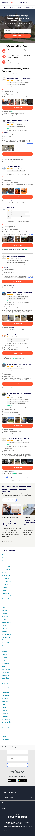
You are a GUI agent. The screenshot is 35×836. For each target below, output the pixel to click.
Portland (5, 684)
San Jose (5, 584)
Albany (4, 652)
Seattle (4, 734)
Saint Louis (5, 646)
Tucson (4, 561)
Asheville (5, 657)
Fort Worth (5, 713)
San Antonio (6, 719)
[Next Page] (32, 477)
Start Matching (18, 36)
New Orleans (6, 622)
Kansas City (6, 643)
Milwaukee (5, 740)
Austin (4, 704)
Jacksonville (6, 599)
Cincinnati (5, 672)
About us (5, 808)
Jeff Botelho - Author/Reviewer (10, 517)
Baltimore (5, 625)
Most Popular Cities (8, 747)
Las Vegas (5, 649)
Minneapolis (6, 637)
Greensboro (6, 663)
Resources (5, 803)
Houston (5, 716)
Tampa (4, 608)
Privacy (8, 823)
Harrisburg (5, 687)
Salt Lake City (6, 722)
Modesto (5, 572)
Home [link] (3, 7)
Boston (4, 628)
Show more (30, 143)
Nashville (5, 701)
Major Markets (8, 550)
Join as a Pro (23, 2)
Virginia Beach (6, 731)
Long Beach (6, 567)
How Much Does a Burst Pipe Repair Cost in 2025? (11, 524)
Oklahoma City (7, 681)
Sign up (17, 765)
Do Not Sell (19, 823)
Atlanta (4, 611)
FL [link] (8, 7)
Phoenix (4, 558)
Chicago (5, 613)
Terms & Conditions (27, 826)
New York (5, 655)
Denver (4, 587)
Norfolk (4, 725)
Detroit (4, 631)
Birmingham (6, 555)
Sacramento (6, 575)
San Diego (5, 578)
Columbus (5, 678)
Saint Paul (5, 640)
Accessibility (26, 823)
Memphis (5, 698)
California (13, 823)
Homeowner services (9, 792)
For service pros (7, 798)
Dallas (4, 707)
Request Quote (17, 108)
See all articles (9, 500)
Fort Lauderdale (7, 596)
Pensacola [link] (13, 7)
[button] (5, 102)
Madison (4, 737)
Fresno (4, 564)
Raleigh (4, 666)
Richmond (5, 728)
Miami (4, 602)
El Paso (4, 710)
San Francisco (6, 581)
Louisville (5, 619)
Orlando (4, 605)
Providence (6, 696)
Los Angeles (6, 570)
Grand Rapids (6, 634)
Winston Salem (7, 669)
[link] (17, 82)
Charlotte (5, 660)
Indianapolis (6, 616)
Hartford (5, 590)
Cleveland (5, 675)
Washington (6, 593)
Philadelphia (6, 690)
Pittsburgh (5, 693)
